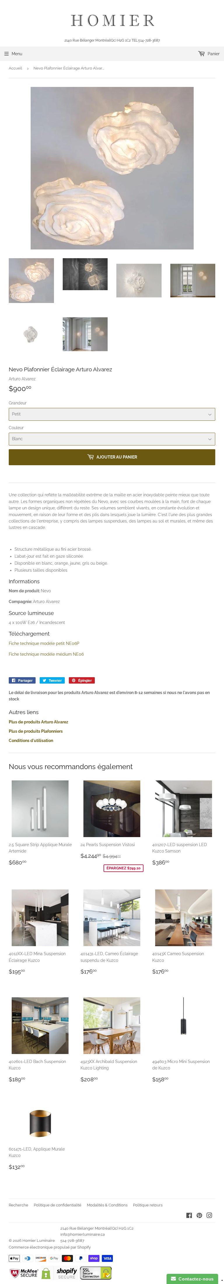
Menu (17, 53)
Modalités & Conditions (107, 1205)
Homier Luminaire (38, 1240)
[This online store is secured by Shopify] (59, 1278)
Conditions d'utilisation (31, 740)
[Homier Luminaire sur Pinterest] (199, 1216)
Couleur (16, 427)
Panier (213, 53)
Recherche (18, 1205)
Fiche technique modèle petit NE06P (44, 643)
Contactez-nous (195, 1278)
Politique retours (147, 1205)
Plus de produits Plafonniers (36, 731)
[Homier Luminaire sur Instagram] (209, 1216)
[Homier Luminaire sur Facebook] (189, 1216)
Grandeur (18, 403)
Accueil (15, 68)
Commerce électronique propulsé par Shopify (50, 1247)
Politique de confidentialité (57, 1205)
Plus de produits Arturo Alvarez (38, 722)
